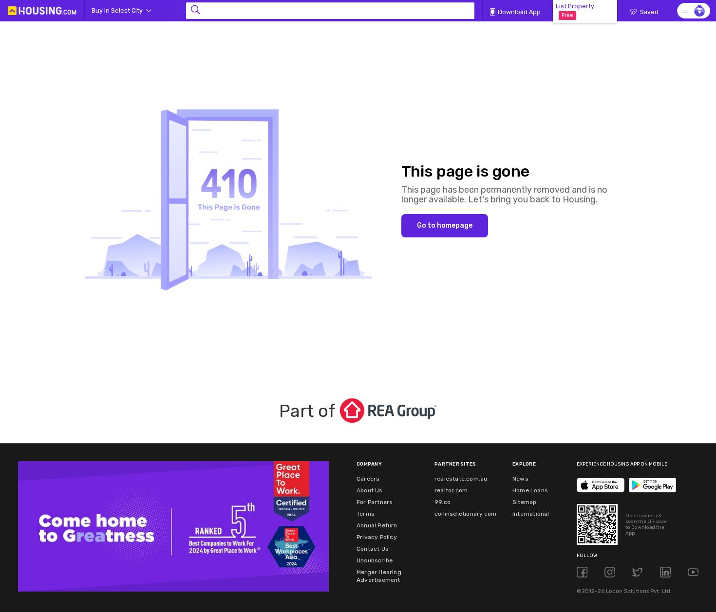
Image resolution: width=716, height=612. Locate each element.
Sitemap (524, 502)
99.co (442, 502)
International (530, 513)
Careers (368, 478)
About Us (370, 490)
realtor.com (451, 490)
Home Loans (530, 490)
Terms (366, 513)
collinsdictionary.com (465, 513)
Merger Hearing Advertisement (379, 576)
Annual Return (377, 525)
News (520, 478)
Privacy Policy (377, 537)
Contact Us (373, 548)
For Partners (375, 502)
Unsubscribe (375, 560)
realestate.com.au (460, 478)
